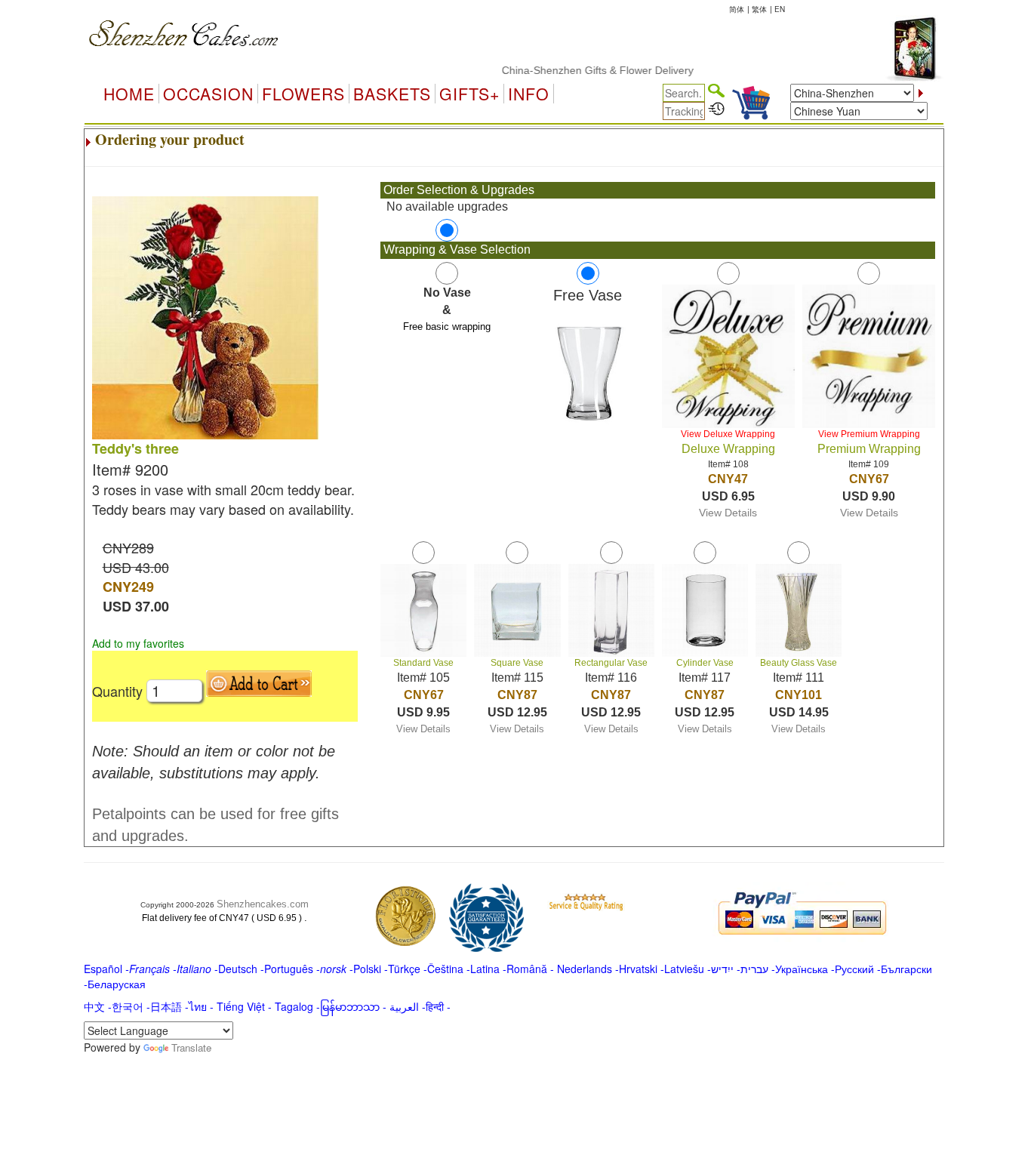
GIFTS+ (469, 93)
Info (528, 93)
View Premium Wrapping (869, 434)
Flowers (303, 93)
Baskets (392, 93)
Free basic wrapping (447, 326)
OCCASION (208, 93)
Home (129, 93)
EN (779, 9)
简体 (736, 9)
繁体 (759, 9)
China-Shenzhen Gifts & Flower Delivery (580, 70)
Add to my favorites (138, 643)
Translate (191, 1047)
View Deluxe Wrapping (728, 434)
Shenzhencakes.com (263, 904)
